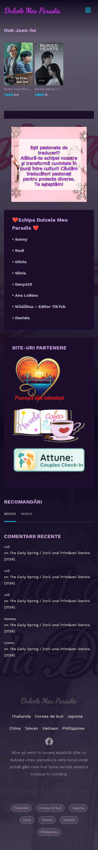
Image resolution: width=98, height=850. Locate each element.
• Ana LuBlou (25, 295)
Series (26, 514)
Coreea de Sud (49, 716)
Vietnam (50, 728)
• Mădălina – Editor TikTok (39, 306)
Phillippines (73, 728)
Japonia (75, 716)
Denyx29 (23, 284)
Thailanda (21, 716)
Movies (10, 514)
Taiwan (31, 728)
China (15, 728)
